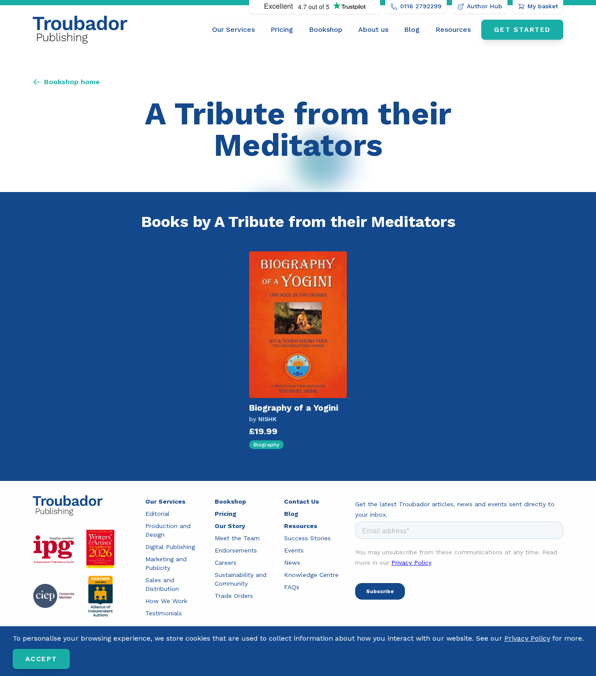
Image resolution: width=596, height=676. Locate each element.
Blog (412, 29)
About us (373, 29)
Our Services (233, 29)
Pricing (282, 29)
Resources (453, 29)
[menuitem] (233, 29)
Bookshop (326, 29)
